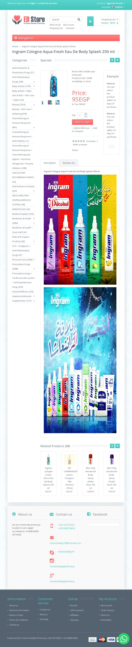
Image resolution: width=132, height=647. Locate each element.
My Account (68, 24)
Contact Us (45, 609)
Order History (107, 610)
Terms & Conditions (18, 619)
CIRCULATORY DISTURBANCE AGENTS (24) (23, 177)
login (32, 3)
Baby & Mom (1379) (21, 86)
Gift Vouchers (77, 610)
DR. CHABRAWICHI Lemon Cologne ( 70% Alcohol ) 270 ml (70, 478)
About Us (13, 605)
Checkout (70, 28)
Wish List (105, 615)
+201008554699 (66, 528)
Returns (44, 614)
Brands (73, 605)
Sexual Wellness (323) (22, 291)
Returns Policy (16, 615)
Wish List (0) (55, 24)
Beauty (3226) (18, 104)
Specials (74, 619)
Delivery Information (19, 610)
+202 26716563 (66, 524)
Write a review (80, 144)
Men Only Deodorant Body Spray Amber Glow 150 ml (90, 478)
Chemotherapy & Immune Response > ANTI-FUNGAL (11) (22, 136)
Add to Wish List (81, 128)
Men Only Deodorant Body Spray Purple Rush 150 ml (111, 478)
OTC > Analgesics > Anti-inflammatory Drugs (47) (21, 250)
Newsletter (106, 619)
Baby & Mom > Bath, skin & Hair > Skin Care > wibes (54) (23, 95)
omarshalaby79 (66, 551)
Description (50, 162)
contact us (14, 624)
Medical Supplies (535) (23, 213)
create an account (47, 3)
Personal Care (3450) (22, 259)
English (119, 7)
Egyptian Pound (115, 3)
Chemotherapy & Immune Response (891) (21, 123)
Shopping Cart (56, 28)
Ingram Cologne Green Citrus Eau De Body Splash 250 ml (48, 478)
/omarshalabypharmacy (62, 566)
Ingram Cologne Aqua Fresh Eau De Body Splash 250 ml (48, 46)
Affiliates (74, 615)
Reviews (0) (69, 162)
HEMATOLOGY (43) (21, 209)
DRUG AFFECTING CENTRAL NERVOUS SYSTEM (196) (21, 200)
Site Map (44, 619)
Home (15, 46)
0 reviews (91, 141)
